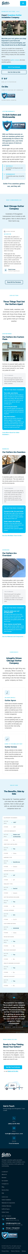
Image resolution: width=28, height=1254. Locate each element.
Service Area (5, 1190)
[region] (14, 251)
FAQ (3, 1193)
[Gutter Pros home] (5, 3)
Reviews (4, 1177)
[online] (14, 1138)
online (14, 1141)
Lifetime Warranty (6, 1206)
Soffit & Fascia (5, 1209)
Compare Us (5, 1183)
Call (14, 1121)
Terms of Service (15, 1251)
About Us (4, 1174)
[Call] (14, 1118)
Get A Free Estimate (14, 67)
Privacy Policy (5, 1251)
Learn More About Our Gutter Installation (10, 433)
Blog (3, 1187)
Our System (5, 1180)
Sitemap (24, 1251)
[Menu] (23, 3)
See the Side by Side (14, 72)
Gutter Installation (6, 1199)
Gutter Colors (5, 1212)
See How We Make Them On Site (12, 535)
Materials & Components (8, 1203)
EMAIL (14, 1131)
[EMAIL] (14, 1128)
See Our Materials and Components (12, 636)
